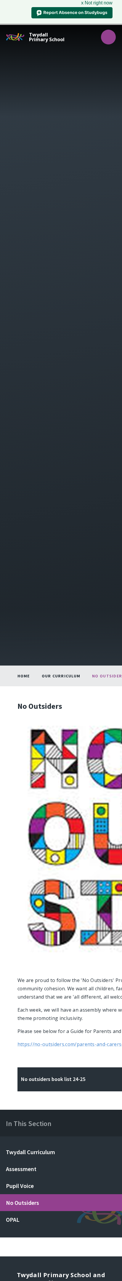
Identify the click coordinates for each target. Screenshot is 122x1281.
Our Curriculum (61, 676)
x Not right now (97, 2)
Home (23, 676)
